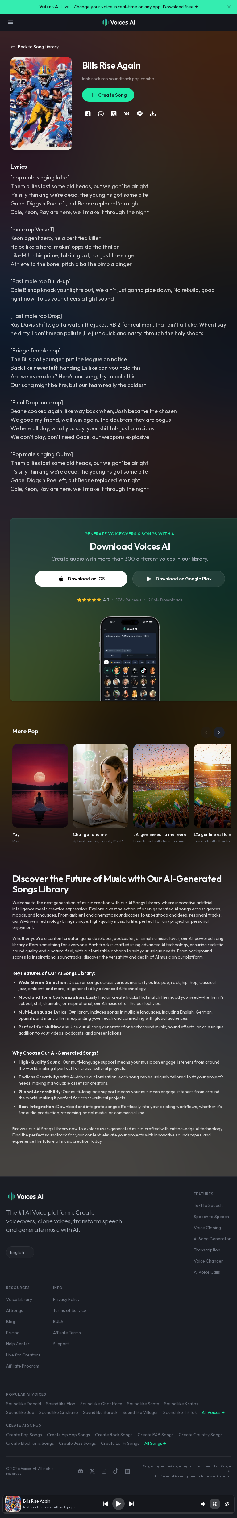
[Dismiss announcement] (229, 6)
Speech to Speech (211, 1216)
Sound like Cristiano (58, 1412)
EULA (58, 1321)
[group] (119, 1513)
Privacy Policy (66, 1299)
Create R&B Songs (156, 1434)
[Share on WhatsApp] (101, 114)
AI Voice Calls (207, 1272)
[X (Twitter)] (92, 1471)
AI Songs (14, 1310)
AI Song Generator (212, 1239)
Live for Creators (23, 1355)
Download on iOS (86, 578)
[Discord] (80, 1471)
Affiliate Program (22, 1366)
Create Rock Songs (114, 1434)
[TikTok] (115, 1471)
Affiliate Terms (67, 1332)
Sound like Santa (143, 1403)
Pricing (12, 1332)
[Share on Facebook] (88, 114)
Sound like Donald (23, 1403)
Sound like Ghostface (101, 1403)
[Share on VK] (127, 114)
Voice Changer (208, 1261)
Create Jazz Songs (77, 1443)
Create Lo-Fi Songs (120, 1443)
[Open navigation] (10, 22)
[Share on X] (114, 114)
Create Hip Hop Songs (68, 1434)
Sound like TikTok (180, 1412)
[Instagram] (104, 1471)
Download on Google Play (184, 578)
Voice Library (19, 1299)
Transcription (207, 1250)
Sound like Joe (20, 1412)
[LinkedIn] (127, 1471)
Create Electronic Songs (30, 1443)
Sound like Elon (60, 1403)
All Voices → (213, 1412)
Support (61, 1344)
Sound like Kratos (181, 1403)
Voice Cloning (207, 1227)
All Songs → (155, 1443)
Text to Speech (208, 1205)
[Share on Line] (140, 114)
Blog (10, 1321)
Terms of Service (69, 1310)
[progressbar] (119, 1513)
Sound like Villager (140, 1412)
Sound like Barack (100, 1412)
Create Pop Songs (24, 1434)
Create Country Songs (201, 1434)
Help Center (18, 1344)
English (17, 1252)
